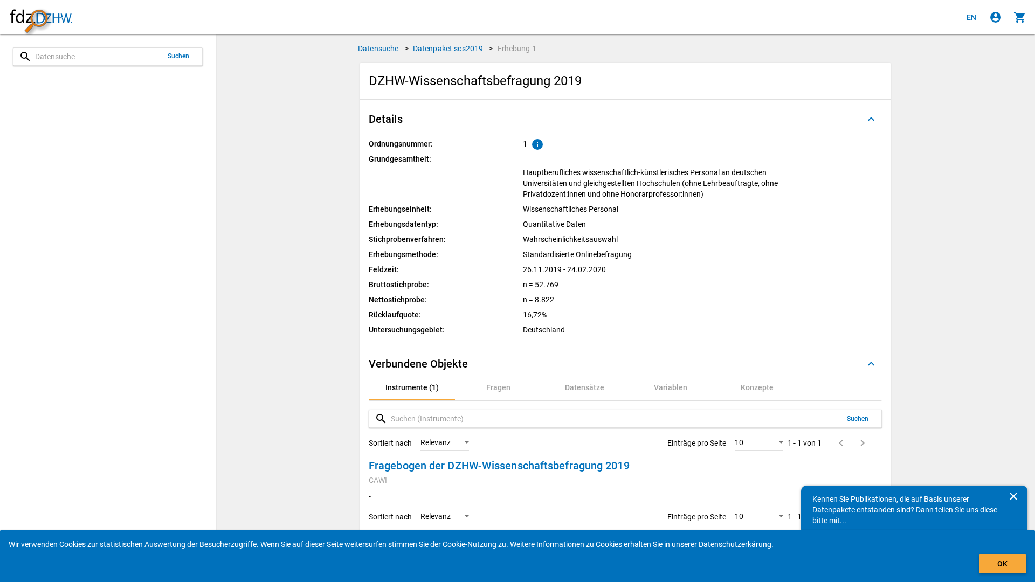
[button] (625, 119)
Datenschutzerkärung (735, 544)
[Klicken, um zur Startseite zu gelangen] (41, 17)
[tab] (412, 387)
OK (1002, 563)
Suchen (179, 56)
